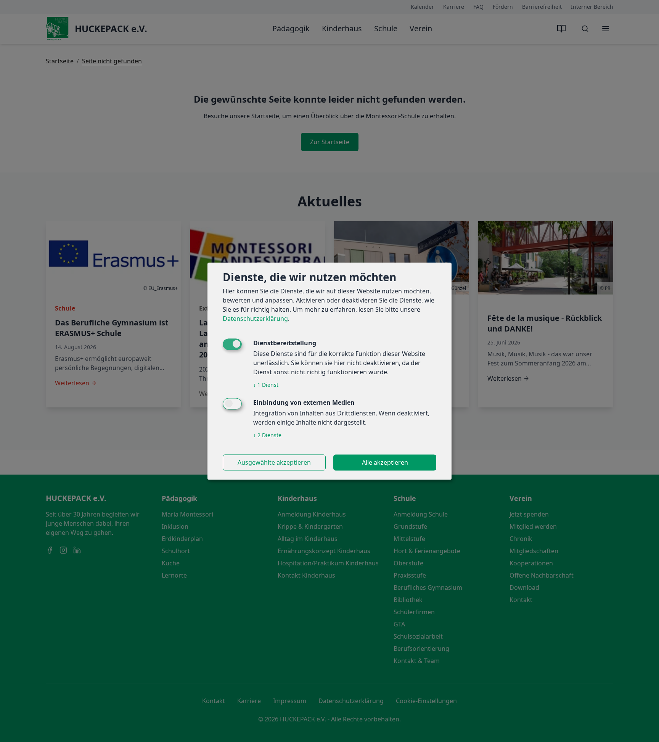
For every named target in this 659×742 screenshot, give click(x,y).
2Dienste (267, 435)
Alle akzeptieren (385, 462)
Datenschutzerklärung (255, 318)
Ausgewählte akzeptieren (274, 462)
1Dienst (265, 384)
